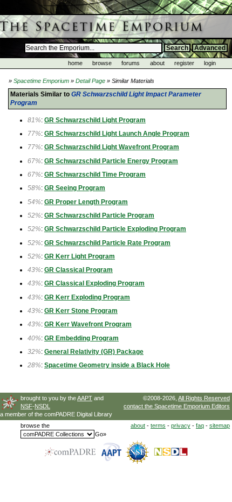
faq (200, 425)
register (184, 63)
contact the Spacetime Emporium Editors (177, 406)
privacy (180, 425)
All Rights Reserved (204, 398)
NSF (26, 406)
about (157, 63)
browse (102, 63)
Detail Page (90, 81)
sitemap (219, 425)
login (210, 63)
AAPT (84, 398)
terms (158, 425)
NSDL (42, 406)
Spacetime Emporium (41, 81)
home (75, 63)
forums (130, 63)
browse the (35, 425)
